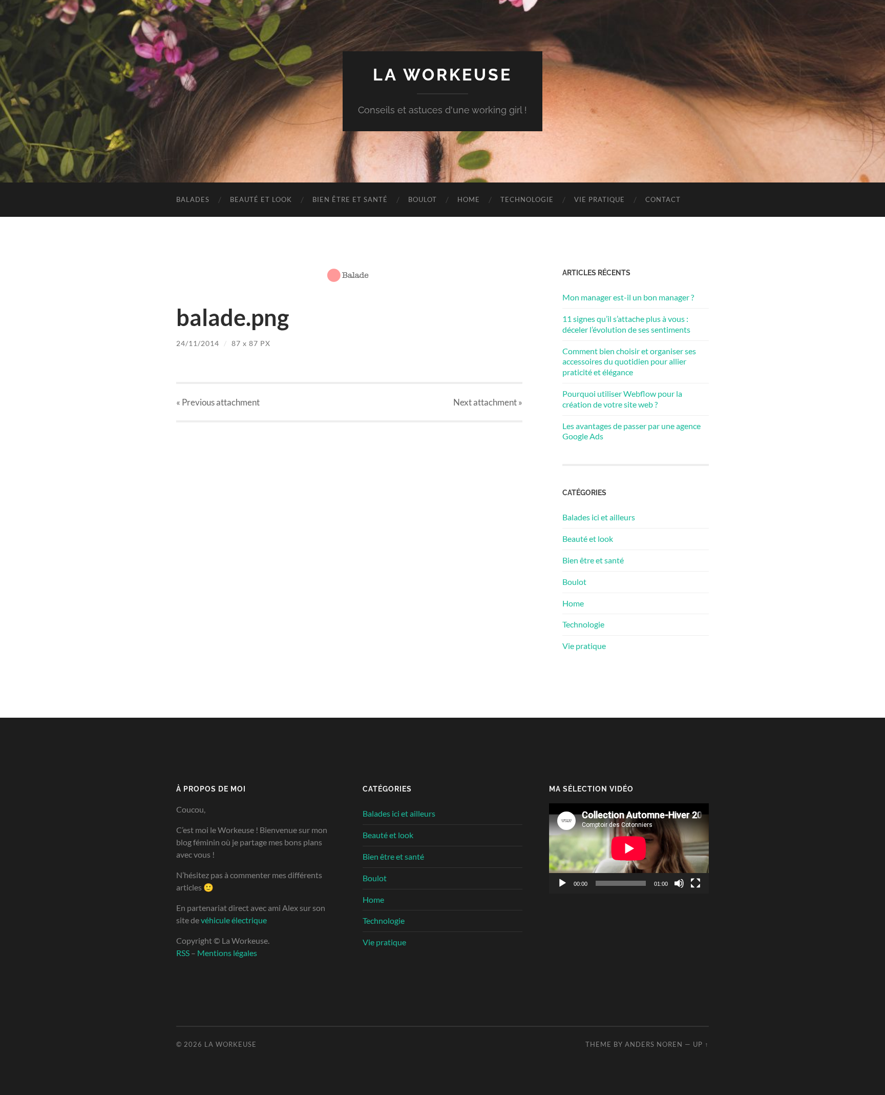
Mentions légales (227, 953)
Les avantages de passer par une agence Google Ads (631, 431)
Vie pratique (599, 199)
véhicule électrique (234, 920)
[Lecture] (562, 883)
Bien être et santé (350, 199)
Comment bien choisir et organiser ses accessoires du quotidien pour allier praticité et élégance (629, 361)
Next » (487, 402)
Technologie (527, 199)
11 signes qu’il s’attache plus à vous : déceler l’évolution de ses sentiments (626, 324)
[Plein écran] (695, 883)
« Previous (218, 402)
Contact (663, 199)
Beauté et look (261, 199)
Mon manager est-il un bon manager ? (628, 297)
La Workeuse (442, 74)
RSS (182, 953)
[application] (629, 848)
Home (468, 199)
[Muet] (679, 883)
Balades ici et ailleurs (598, 517)
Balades (192, 199)
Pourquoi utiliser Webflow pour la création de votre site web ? (622, 399)
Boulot (422, 199)
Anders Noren (654, 1044)
